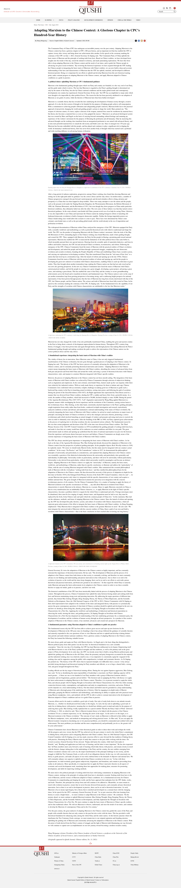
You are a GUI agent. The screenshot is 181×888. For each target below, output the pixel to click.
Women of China (58, 861)
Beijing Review (135, 857)
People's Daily (134, 853)
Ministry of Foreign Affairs (79, 853)
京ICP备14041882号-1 (90, 882)
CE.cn (114, 861)
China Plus (115, 857)
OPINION (110, 20)
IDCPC (97, 853)
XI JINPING (48, 20)
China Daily (98, 857)
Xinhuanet (57, 857)
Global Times (98, 865)
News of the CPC (76, 865)
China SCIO (116, 853)
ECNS (132, 861)
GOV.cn (56, 853)
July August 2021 (54, 25)
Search (174, 11)
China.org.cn (116, 865)
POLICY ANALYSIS (74, 20)
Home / (36, 25)
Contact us (98, 880)
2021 (46, 25)
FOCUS (61, 20)
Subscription (105, 880)
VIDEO (138, 20)
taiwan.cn (56, 868)
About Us (7, 9)
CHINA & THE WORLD (124, 20)
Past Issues (41, 25)
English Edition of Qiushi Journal (85, 880)
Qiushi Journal (71, 880)
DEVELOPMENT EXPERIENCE (93, 20)
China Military (134, 865)
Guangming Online (59, 865)
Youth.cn (97, 861)
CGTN (74, 861)
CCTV (74, 857)
